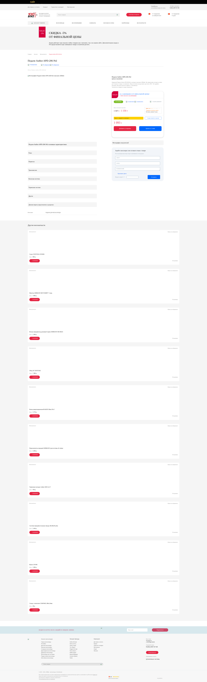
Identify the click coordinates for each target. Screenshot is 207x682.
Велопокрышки (77, 23)
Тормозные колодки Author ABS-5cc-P (39, 487)
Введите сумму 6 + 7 (120, 177)
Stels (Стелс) (73, 643)
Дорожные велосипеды (47, 652)
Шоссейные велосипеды (47, 658)
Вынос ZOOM (33, 564)
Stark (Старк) (73, 645)
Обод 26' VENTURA (35, 370)
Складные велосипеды (46, 649)
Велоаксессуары (109, 23)
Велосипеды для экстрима (47, 654)
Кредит (45, 7)
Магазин (96, 650)
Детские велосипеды (46, 645)
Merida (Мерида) (74, 654)
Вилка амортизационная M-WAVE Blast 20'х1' (42, 409)
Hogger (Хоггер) (73, 649)
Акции (95, 649)
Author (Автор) (73, 642)
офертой (95, 674)
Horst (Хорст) (73, 650)
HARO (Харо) (73, 652)
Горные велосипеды (46, 642)
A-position (159, 678)
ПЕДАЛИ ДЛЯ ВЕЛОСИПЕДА (53, 212)
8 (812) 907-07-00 (174, 8)
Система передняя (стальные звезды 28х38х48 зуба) (43, 525)
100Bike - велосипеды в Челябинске (54, 672)
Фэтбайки (43, 643)
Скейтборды (125, 23)
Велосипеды (60, 23)
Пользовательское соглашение (47, 679)
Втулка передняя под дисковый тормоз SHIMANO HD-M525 (46, 331)
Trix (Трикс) (72, 647)
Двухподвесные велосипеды (48, 650)
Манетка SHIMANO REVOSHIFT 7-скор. (40, 293)
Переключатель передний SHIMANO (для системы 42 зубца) (46, 448)
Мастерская (71, 7)
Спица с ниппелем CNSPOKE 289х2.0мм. (41, 603)
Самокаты (92, 23)
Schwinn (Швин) (73, 656)
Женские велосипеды (46, 647)
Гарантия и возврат (57, 7)
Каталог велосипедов (47, 639)
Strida (71, 658)
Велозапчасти (141, 23)
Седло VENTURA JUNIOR (36, 254)
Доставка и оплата (33, 7)
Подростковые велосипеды (48, 656)
